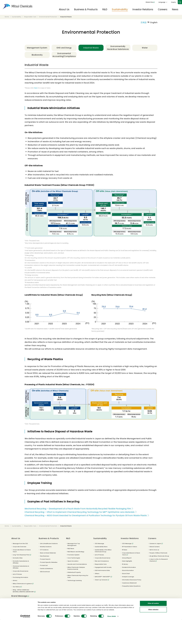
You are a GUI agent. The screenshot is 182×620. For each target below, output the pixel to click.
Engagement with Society (103, 567)
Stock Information (128, 570)
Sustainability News (101, 547)
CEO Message (99, 543)
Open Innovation (72, 561)
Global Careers (154, 547)
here (35, 88)
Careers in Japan (155, 543)
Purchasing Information (20, 577)
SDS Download (45, 572)
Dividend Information (129, 567)
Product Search (45, 559)
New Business (44, 556)
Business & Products (86, 9)
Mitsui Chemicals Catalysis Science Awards (76, 568)
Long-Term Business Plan (21, 555)
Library (15, 580)
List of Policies (17, 574)
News (175, 9)
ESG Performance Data (102, 570)
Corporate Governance (20, 571)
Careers (162, 9)
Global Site (149, 2)
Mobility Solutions (45, 547)
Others (97, 573)
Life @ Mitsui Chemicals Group (159, 556)
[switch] (67, 616)
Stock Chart (126, 573)
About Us (64, 9)
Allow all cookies (153, 603)
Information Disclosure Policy (131, 580)
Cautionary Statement (129, 583)
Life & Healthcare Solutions (49, 543)
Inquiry (173, 2)
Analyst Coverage (128, 577)
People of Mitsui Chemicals (158, 553)
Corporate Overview (19, 547)
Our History (16, 587)
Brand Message (19, 596)
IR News (124, 550)
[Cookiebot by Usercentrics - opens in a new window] (25, 616)
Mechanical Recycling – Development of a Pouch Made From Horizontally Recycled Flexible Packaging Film (78, 508)
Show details (111, 616)
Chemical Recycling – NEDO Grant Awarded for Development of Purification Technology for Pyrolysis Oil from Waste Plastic (86, 515)
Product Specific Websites (48, 562)
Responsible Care (101, 564)
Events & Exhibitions (46, 568)
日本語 (143, 22)
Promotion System (73, 555)
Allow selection (153, 609)
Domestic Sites (18, 558)
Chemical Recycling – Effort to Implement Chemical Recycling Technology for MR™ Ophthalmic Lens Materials (80, 512)
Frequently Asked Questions (131, 586)
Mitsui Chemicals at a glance (22, 583)
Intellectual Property (74, 572)
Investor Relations (142, 9)
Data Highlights (127, 561)
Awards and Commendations (77, 564)
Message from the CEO (20, 543)
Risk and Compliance (102, 561)
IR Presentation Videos (129, 547)
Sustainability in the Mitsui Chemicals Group (103, 551)
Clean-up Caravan (101, 580)
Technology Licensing (74, 580)
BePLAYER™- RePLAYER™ (102, 577)
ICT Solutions (44, 550)
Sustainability (120, 9)
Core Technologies (73, 558)
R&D (104, 9)
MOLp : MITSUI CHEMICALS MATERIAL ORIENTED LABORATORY (23, 591)
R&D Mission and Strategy (75, 552)
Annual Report (126, 558)
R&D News (70, 548)
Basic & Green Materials (48, 553)
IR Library (125, 564)
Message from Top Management (73, 544)
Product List (44, 565)
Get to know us (154, 550)
